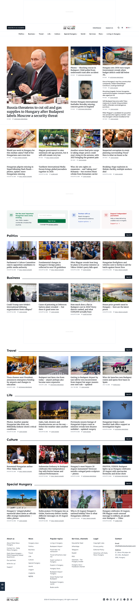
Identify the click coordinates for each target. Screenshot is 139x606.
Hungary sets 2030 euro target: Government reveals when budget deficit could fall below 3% (116, 71)
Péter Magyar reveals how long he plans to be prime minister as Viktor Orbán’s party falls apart (85, 264)
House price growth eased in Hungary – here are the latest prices (116, 307)
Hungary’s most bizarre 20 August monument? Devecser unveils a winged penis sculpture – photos (85, 470)
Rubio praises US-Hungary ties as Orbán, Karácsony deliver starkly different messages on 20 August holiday (53, 514)
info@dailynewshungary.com (125, 546)
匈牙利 (30, 576)
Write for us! (11, 564)
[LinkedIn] (104, 599)
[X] (114, 599)
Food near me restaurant (55, 550)
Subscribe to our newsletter (16, 27)
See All (128, 235)
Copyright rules (98, 543)
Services (92, 34)
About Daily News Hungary (13, 544)
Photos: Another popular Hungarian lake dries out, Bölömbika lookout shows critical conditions (21, 425)
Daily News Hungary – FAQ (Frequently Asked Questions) (15, 555)
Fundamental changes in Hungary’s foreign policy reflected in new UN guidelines (52, 264)
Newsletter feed (77, 543)
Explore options (83, 221)
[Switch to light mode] (122, 27)
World (83, 34)
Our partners (11, 560)
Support (10, 567)
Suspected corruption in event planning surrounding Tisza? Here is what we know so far (116, 152)
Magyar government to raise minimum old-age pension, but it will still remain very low (53, 152)
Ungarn (31, 570)
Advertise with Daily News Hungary (100, 554)
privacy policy (53, 224)
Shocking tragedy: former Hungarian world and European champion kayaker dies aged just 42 (117, 93)
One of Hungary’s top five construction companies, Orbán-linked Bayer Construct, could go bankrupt (117, 83)
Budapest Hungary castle (57, 583)
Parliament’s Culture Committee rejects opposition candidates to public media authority (21, 264)
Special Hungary (70, 34)
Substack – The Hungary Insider (77, 560)
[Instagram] (111, 599)
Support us (114, 223)
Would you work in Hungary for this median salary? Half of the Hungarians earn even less (21, 152)
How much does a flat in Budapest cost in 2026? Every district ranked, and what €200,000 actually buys (83, 308)
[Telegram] (124, 599)
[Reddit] (128, 599)
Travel (41, 34)
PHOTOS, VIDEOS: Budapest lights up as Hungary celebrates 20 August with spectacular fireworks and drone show (117, 470)
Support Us (109, 28)
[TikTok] (118, 599)
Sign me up (51, 221)
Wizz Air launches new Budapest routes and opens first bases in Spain (117, 379)
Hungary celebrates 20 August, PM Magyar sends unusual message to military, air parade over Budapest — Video (116, 514)
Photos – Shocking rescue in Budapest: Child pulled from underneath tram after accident (84, 70)
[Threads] (131, 599)
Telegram (75, 550)
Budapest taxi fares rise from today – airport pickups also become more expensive (51, 379)
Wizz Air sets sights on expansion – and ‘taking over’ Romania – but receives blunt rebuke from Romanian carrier (84, 170)
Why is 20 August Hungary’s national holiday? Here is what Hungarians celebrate (84, 513)
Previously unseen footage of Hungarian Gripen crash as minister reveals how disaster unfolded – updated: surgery (84, 425)
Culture (57, 34)
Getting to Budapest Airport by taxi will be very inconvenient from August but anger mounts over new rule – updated (84, 381)
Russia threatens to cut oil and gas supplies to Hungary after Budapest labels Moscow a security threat (35, 111)
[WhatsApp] (121, 599)
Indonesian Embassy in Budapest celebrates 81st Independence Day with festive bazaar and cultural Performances (53, 470)
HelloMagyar (97, 28)
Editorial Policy (98, 550)
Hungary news (33, 543)
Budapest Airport (56, 546)
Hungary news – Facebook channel (78, 566)
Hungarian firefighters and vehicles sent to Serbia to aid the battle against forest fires (117, 264)
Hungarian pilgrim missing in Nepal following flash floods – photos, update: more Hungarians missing (20, 170)
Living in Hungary (113, 34)
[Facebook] (107, 599)
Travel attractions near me (58, 556)
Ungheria (31, 573)
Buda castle (54, 587)
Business (31, 34)
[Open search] (119, 28)
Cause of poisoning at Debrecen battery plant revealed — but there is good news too (53, 307)
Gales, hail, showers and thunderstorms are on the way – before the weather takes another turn (53, 425)
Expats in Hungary (56, 565)
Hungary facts (55, 568)
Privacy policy (98, 546)
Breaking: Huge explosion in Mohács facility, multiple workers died (117, 169)
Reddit (74, 553)
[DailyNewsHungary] (69, 27)
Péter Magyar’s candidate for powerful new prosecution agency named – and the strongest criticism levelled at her (117, 115)
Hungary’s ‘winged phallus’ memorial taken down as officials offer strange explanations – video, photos (21, 514)
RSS (73, 556)
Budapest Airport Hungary (56, 573)
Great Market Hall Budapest (56, 578)
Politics (21, 34)
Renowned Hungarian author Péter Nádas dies (20, 467)
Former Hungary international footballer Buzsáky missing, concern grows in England (84, 104)
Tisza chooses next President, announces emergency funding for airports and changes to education (20, 381)
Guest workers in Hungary (56, 561)
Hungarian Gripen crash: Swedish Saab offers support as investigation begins (116, 424)
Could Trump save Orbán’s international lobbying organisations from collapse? (19, 307)
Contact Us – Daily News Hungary (13, 549)
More (101, 34)
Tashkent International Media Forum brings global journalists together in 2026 (53, 169)
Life (49, 34)
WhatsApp (75, 546)
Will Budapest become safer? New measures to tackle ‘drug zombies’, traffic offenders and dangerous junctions (115, 104)
